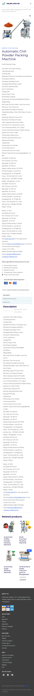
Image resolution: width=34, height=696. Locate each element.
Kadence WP (26, 686)
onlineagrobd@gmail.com (13, 254)
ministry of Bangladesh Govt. (15, 244)
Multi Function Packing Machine (23, 540)
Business (4, 629)
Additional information (9, 298)
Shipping (4, 665)
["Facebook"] (3, 675)
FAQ (3, 667)
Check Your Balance (7, 641)
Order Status (5, 660)
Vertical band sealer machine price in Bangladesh (24, 570)
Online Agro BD (9, 239)
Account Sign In (6, 643)
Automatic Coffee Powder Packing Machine (8, 541)
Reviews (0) (6, 302)
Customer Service (7, 657)
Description (6, 295)
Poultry (4, 621)
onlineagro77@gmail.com (9, 257)
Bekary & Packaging (7, 626)
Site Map (4, 648)
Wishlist (4, 638)
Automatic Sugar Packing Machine (8, 569)
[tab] (17, 295)
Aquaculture (5, 624)
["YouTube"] (12, 675)
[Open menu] (30, 3)
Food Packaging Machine (23, 289)
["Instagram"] (8, 675)
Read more (24, 547)
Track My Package (7, 662)
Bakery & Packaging (10, 48)
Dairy (3, 617)
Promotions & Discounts (8, 645)
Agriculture (5, 619)
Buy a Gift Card (6, 636)
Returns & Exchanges (8, 655)
